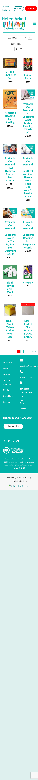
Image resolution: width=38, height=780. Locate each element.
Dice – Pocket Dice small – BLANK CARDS (28, 329)
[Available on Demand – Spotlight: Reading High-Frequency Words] (28, 209)
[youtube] (17, 441)
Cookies (6, 374)
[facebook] (4, 441)
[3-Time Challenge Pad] (10, 59)
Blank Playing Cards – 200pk (10, 287)
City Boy (28, 282)
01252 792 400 (26, 377)
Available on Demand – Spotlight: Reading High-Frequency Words (29, 234)
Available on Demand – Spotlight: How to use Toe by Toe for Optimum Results (10, 238)
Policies (6, 368)
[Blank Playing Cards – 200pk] (10, 267)
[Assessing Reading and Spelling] (10, 91)
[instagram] (13, 441)
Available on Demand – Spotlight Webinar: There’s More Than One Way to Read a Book (28, 177)
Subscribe (5, 7)
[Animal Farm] (28, 59)
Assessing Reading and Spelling (10, 117)
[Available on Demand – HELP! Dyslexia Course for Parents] (10, 145)
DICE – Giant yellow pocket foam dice (10, 329)
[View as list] (21, 49)
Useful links (8, 396)
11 (29, 351)
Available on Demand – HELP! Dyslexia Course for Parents (10, 169)
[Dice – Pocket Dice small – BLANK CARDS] (28, 305)
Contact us (6, 10)
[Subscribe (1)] (19, 424)
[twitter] (9, 441)
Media (6, 390)
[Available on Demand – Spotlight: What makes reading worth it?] (28, 91)
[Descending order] (30, 38)
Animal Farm (28, 76)
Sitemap (6, 402)
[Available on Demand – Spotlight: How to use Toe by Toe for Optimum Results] (10, 209)
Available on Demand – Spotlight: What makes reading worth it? (28, 118)
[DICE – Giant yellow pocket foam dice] (10, 305)
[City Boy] (28, 267)
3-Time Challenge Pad (10, 75)
